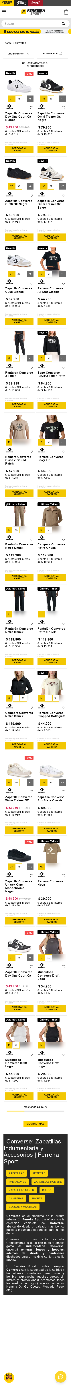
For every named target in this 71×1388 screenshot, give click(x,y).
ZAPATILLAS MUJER (21, 1190)
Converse (20, 42)
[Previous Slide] (1, 32)
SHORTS (36, 1198)
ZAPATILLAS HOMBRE (48, 1181)
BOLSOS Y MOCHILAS (23, 1206)
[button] (11, 98)
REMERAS (38, 1173)
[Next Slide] (70, 32)
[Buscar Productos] (64, 24)
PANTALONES (17, 1181)
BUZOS (46, 1190)
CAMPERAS (16, 1198)
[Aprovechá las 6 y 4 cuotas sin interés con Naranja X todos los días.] (35, 31)
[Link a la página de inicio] (8, 43)
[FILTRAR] (52, 53)
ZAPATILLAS (16, 1173)
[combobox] (35, 23)
